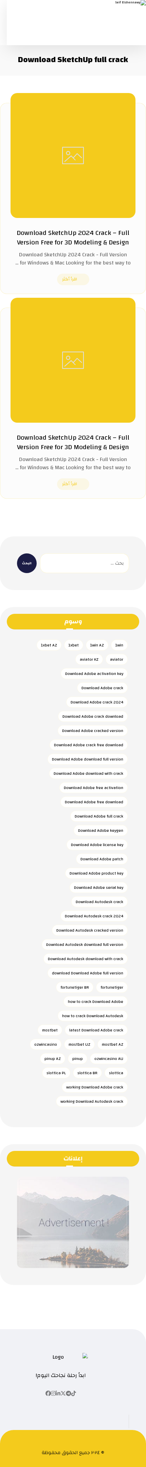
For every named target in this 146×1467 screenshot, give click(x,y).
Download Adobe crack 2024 (97, 702)
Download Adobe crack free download (88, 745)
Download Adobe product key (96, 873)
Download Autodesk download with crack (85, 958)
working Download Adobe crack (94, 1087)
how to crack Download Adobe (95, 1001)
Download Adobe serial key (98, 887)
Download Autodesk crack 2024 (94, 916)
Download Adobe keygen (100, 830)
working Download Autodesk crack (91, 1101)
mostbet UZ (79, 1044)
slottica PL (56, 1073)
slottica (116, 1073)
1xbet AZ (49, 645)
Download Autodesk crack (99, 901)
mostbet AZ (112, 1044)
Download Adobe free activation (93, 787)
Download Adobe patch (101, 859)
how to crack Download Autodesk (92, 1016)
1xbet (74, 645)
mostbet (50, 1030)
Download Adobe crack (102, 688)
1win (119, 645)
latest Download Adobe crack (96, 1030)
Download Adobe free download (94, 802)
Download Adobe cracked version (92, 730)
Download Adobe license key (97, 844)
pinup (77, 1058)
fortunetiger (112, 987)
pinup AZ (52, 1058)
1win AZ (97, 645)
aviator (116, 659)
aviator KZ (89, 659)
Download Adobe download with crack (88, 773)
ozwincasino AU (108, 1058)
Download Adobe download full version (87, 759)
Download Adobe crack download (92, 716)
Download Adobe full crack (99, 816)
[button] (73, 1394)
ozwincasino (45, 1044)
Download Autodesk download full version (84, 944)
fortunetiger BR (74, 987)
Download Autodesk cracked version (89, 930)
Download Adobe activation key (94, 673)
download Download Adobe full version (87, 973)
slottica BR (87, 1073)
